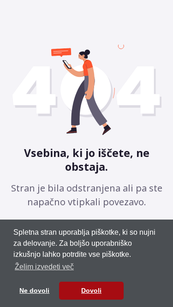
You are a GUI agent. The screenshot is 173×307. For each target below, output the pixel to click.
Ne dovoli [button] (34, 290)
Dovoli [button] (91, 290)
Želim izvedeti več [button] (44, 267)
